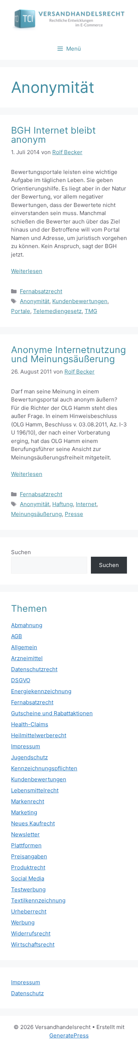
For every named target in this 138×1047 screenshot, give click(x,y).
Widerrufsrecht (30, 933)
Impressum (25, 746)
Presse (74, 513)
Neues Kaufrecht (33, 823)
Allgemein (24, 647)
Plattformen (26, 845)
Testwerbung (28, 889)
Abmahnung (26, 625)
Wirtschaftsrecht (32, 944)
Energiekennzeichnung (41, 691)
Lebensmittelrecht (35, 790)
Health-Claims (29, 724)
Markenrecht (27, 801)
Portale (20, 311)
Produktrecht (28, 867)
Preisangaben (29, 856)
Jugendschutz (29, 757)
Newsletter (25, 834)
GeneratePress (69, 1035)
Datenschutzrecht (34, 669)
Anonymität (34, 301)
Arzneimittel (27, 658)
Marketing (24, 812)
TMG (91, 311)
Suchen (21, 552)
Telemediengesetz (57, 311)
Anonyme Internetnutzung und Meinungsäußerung (68, 354)
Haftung (62, 504)
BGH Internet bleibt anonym (53, 135)
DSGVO (20, 680)
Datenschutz (27, 993)
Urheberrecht (28, 911)
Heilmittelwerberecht (38, 735)
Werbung (23, 922)
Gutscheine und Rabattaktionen (52, 713)
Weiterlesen (26, 271)
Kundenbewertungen (79, 301)
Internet (86, 504)
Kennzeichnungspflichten (44, 768)
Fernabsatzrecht (41, 291)
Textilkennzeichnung (38, 900)
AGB (16, 636)
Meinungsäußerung (36, 513)
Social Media (27, 878)
